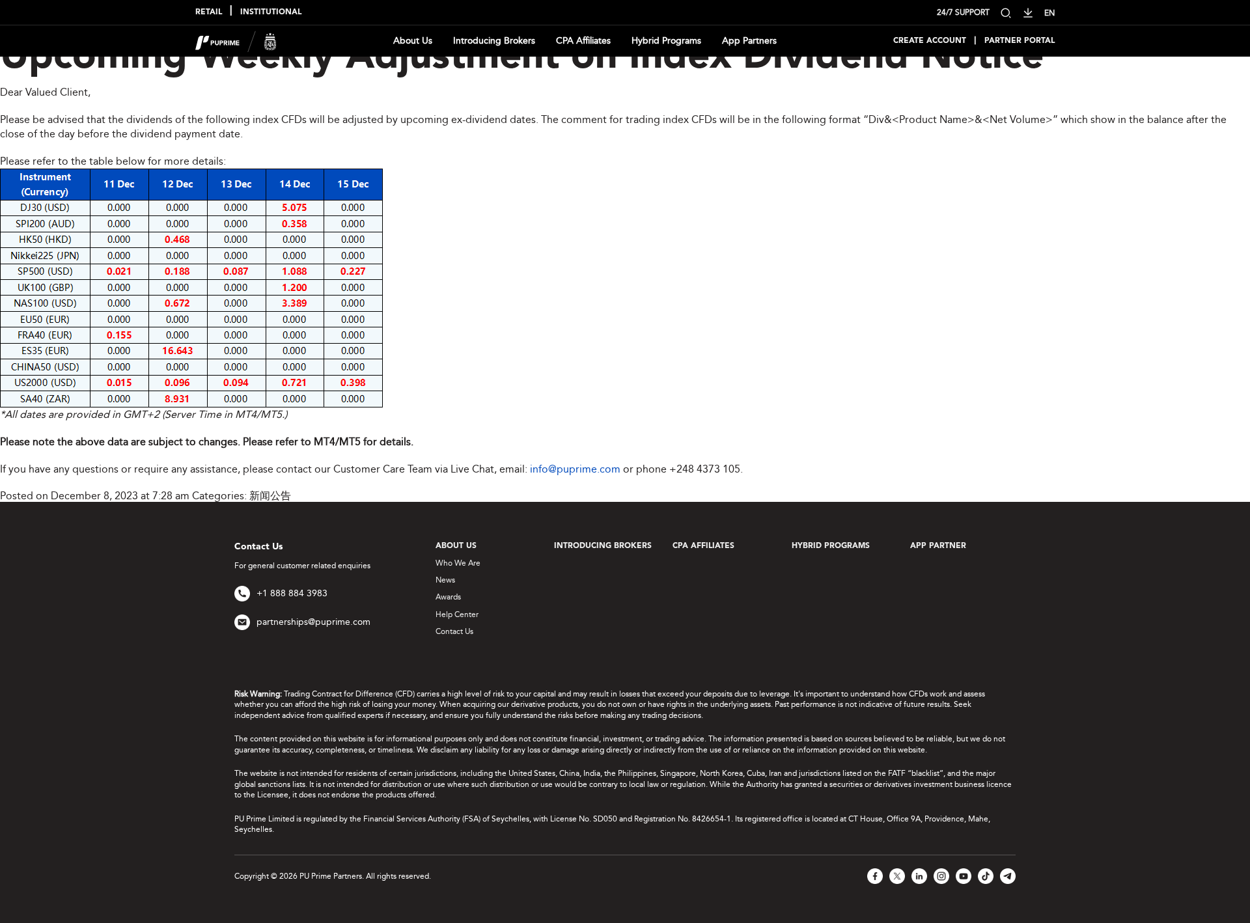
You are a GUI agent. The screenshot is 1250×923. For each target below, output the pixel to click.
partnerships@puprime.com (313, 621)
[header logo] (236, 40)
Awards (448, 596)
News (445, 580)
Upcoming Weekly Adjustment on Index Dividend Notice (522, 57)
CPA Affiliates (583, 40)
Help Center (457, 614)
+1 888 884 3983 (292, 593)
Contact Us (454, 631)
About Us (412, 40)
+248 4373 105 (704, 469)
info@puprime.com (575, 469)
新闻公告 (270, 495)
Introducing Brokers (494, 40)
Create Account (929, 41)
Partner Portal (1019, 41)
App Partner (938, 546)
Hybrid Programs (666, 40)
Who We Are (458, 563)
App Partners (749, 40)
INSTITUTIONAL (270, 12)
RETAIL (208, 12)
